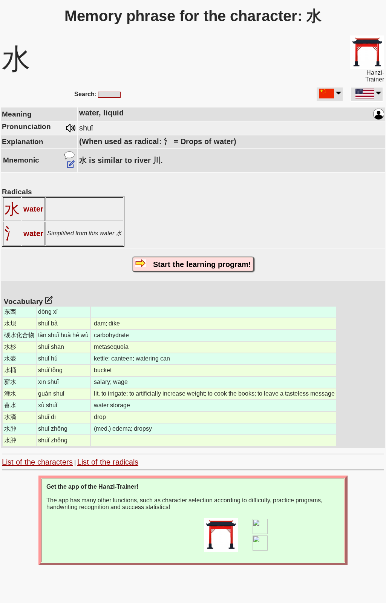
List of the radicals (107, 462)
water (33, 209)
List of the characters (37, 462)
